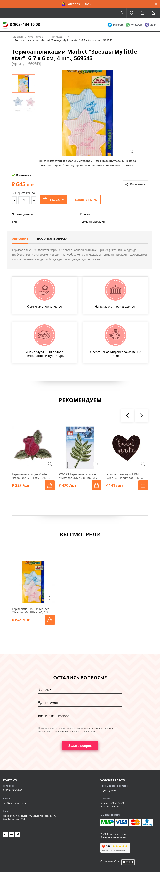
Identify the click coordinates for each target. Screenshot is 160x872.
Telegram (118, 24)
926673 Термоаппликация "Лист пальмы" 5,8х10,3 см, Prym (78, 475)
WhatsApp (137, 24)
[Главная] (5, 25)
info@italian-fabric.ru (14, 803)
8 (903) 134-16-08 (25, 24)
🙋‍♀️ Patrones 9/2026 (76, 4)
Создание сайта (109, 861)
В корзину (57, 199)
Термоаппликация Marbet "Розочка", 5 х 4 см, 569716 (31, 475)
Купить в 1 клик (86, 199)
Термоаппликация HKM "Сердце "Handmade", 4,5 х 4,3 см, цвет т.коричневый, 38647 (124, 475)
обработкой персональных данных (75, 731)
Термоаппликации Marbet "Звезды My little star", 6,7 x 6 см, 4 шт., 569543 (31, 610)
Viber (153, 24)
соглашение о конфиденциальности (95, 728)
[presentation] (127, 415)
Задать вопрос (80, 745)
